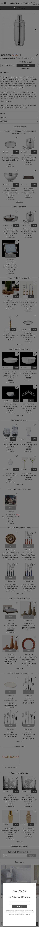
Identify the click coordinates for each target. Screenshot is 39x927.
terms (23, 914)
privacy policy (27, 914)
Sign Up (19, 907)
